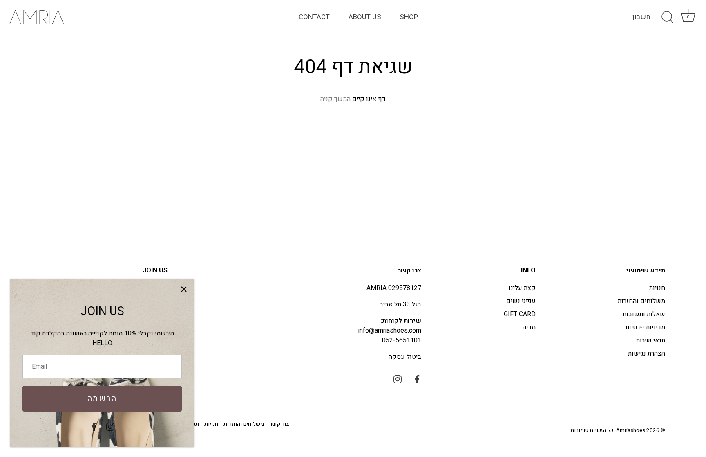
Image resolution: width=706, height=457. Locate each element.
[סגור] (184, 289)
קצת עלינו (522, 288)
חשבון (641, 17)
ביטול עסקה (405, 357)
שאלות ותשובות (644, 314)
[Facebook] (94, 426)
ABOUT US (365, 17)
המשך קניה (335, 99)
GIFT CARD (520, 314)
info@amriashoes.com (389, 330)
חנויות (657, 288)
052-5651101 (401, 340)
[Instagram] (110, 426)
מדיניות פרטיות (645, 327)
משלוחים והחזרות (641, 301)
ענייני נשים (521, 301)
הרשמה (102, 399)
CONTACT (314, 17)
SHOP (409, 17)
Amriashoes (630, 430)
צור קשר (279, 424)
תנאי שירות (650, 340)
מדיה (529, 327)
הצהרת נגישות (646, 353)
